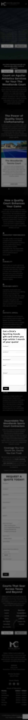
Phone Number (6, 359)
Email (4, 365)
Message (5, 373)
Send (6, 388)
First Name (5, 346)
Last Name (5, 352)
